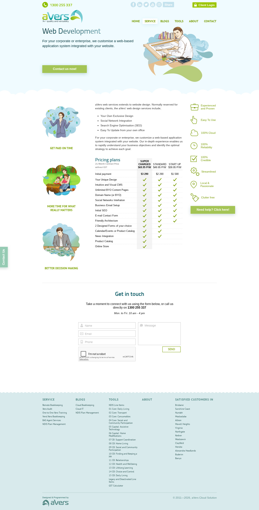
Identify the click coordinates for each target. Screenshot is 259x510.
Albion (178, 420)
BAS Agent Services (51, 420)
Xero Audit (47, 409)
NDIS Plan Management (54, 424)
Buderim (179, 454)
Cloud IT (80, 409)
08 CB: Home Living (118, 443)
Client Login (207, 5)
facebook (133, 4)
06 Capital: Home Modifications (117, 435)
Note (141, 325)
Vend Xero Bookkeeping (53, 416)
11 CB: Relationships (119, 460)
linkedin (139, 4)
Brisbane (179, 405)
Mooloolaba (180, 416)
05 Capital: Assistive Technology (118, 428)
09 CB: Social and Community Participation (123, 449)
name (81, 325)
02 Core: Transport (118, 413)
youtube (152, 4)
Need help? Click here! (213, 209)
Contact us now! (64, 68)
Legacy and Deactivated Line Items (122, 481)
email (81, 334)
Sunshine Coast (182, 409)
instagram (159, 4)
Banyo (178, 458)
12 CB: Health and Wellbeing (123, 464)
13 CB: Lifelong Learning (121, 468)
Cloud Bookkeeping (85, 405)
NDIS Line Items (116, 405)
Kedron (178, 435)
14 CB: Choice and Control (121, 471)
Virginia (179, 428)
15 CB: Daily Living (118, 475)
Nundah (179, 413)
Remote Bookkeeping (52, 405)
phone (81, 342)
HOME (136, 21)
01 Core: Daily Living (119, 409)
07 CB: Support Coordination (122, 440)
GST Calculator (116, 486)
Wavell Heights (182, 424)
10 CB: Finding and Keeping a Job (123, 455)
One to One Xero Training (54, 413)
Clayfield (179, 443)
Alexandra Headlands (185, 451)
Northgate (180, 432)
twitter (146, 4)
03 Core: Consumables (119, 416)
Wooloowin (180, 439)
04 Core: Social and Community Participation (121, 422)
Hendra (178, 447)
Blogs (164, 21)
